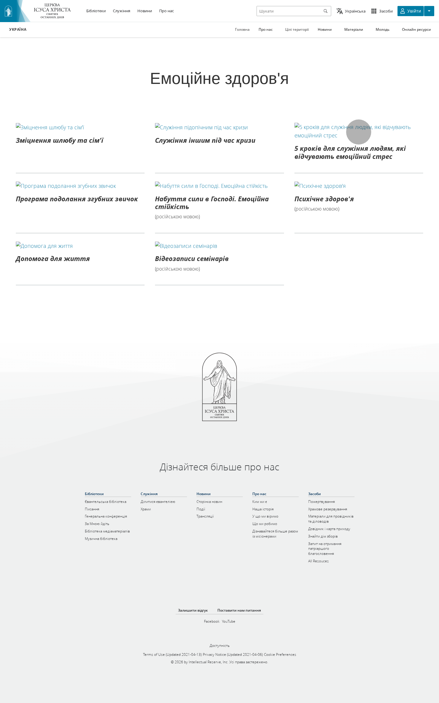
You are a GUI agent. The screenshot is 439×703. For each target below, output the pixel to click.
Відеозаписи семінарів (192, 258)
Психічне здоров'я (324, 198)
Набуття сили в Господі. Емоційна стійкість (212, 202)
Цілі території (297, 29)
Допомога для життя (53, 258)
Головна (242, 29)
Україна (17, 29)
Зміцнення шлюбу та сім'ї (59, 140)
